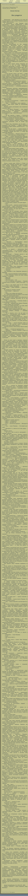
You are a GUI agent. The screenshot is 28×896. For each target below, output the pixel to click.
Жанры (10, 2)
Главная (4, 0)
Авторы (18, 0)
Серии (24, 0)
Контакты (17, 2)
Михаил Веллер (5, 4)
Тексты (11, 0)
